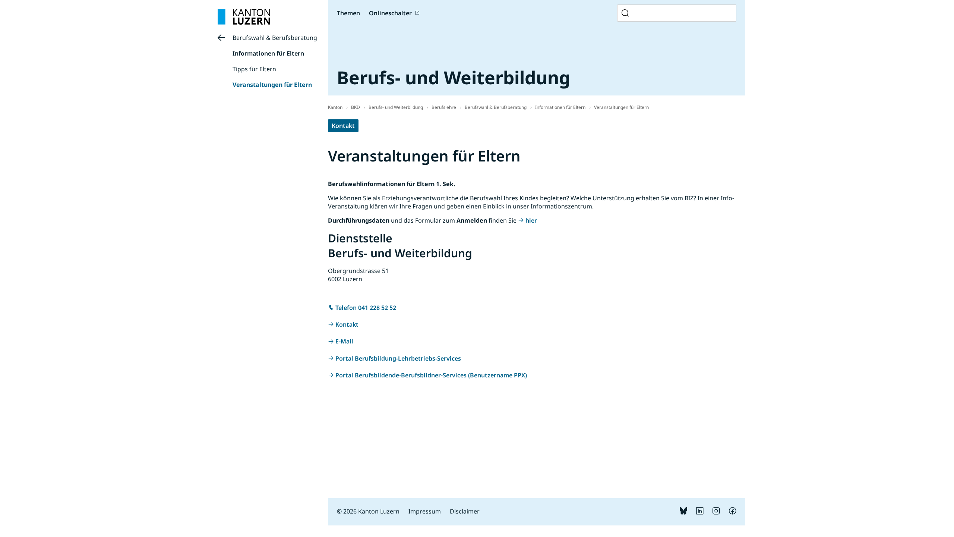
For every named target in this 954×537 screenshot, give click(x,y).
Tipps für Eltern (254, 69)
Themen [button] (348, 13)
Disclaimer (465, 511)
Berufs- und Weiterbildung (396, 107)
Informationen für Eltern (268, 53)
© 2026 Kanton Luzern (368, 511)
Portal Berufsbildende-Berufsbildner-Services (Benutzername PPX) (431, 375)
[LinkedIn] (700, 512)
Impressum (424, 511)
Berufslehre (444, 107)
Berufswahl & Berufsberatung (275, 38)
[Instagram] (716, 512)
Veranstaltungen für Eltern (272, 85)
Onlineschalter (390, 13)
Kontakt (343, 126)
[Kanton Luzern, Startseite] (244, 17)
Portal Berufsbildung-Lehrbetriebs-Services (398, 358)
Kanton (335, 107)
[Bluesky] (683, 512)
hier (531, 220)
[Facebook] (732, 512)
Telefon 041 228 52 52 (365, 308)
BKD (355, 107)
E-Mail (344, 341)
